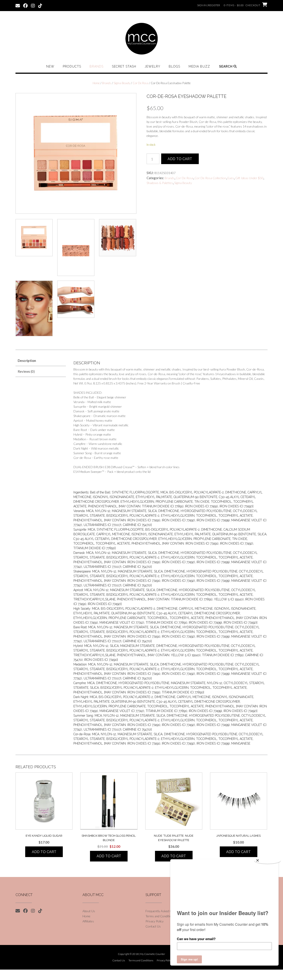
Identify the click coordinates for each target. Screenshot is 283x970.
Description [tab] (27, 361)
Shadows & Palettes (160, 183)
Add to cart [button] (44, 852)
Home (96, 83)
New (50, 66)
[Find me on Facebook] (25, 5)
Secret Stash (124, 66)
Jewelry (152, 66)
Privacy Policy (154, 921)
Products (72, 66)
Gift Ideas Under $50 (249, 178)
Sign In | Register (208, 5)
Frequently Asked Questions (164, 911)
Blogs (174, 66)
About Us (88, 911)
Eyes (231, 178)
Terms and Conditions (160, 916)
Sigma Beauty (122, 83)
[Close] (267, 860)
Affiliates (88, 921)
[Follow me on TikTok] (40, 5)
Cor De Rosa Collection (210, 178)
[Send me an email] (17, 5)
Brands (96, 66)
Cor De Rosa (140, 83)
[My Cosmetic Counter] (141, 38)
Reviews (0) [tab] (26, 371)
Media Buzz (199, 66)
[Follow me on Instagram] (33, 5)
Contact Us (153, 926)
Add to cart (180, 159)
